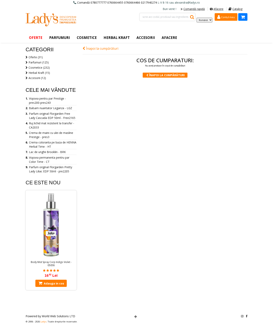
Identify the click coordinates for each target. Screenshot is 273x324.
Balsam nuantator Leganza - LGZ (50, 108)
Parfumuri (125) (39, 62)
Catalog (237, 9)
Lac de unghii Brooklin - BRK (47, 152)
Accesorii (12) (37, 78)
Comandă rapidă (194, 9)
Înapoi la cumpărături (101, 48)
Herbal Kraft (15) (39, 73)
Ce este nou (43, 183)
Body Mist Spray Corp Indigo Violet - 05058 (51, 264)
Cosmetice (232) (39, 67)
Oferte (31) (36, 57)
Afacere (218, 9)
